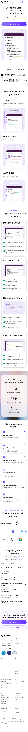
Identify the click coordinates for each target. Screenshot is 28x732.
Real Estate (4, 687)
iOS (16, 667)
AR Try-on (3, 665)
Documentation (5, 699)
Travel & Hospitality (6, 683)
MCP (2, 663)
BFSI (2, 685)
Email (16, 671)
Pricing (16, 695)
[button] (25, 2)
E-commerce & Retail (6, 679)
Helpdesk (3, 661)
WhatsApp (17, 665)
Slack (16, 673)
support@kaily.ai (14, 558)
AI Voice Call (18, 663)
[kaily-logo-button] (5, 636)
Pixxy (16, 683)
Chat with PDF (18, 679)
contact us (19, 559)
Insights (3, 695)
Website (17, 661)
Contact (17, 699)
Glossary (3, 703)
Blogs (2, 693)
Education (3, 681)
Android (17, 669)
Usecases (3, 701)
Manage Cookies (17, 711)
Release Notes (5, 697)
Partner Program (19, 697)
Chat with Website (19, 681)
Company (17, 693)
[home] (5, 2)
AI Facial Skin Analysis (6, 667)
